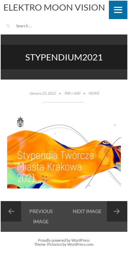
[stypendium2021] (64, 187)
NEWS (93, 93)
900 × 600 (72, 93)
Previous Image (41, 216)
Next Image (87, 211)
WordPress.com (80, 244)
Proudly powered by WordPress (64, 240)
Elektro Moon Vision (54, 7)
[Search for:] (35, 26)
